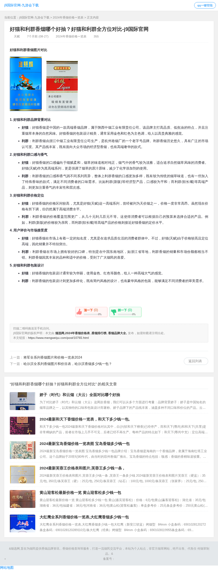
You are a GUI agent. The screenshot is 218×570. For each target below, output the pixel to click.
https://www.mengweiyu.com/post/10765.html (58, 337)
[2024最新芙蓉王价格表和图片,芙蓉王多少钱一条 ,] (22, 474)
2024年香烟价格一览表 (68, 17)
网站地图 (7, 567)
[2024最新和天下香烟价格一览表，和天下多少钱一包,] (22, 426)
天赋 (17, 36)
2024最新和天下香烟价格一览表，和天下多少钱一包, (85, 419)
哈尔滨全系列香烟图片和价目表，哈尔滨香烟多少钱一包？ (67, 364)
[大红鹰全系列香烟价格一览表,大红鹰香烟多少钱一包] (22, 523)
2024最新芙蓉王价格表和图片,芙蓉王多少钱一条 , (82, 468)
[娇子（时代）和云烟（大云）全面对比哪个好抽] (22, 401)
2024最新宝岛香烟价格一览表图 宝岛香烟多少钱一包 (85, 444)
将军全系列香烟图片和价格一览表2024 (52, 357)
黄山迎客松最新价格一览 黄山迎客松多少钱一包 (80, 492)
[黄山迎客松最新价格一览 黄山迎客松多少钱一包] (22, 499)
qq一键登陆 (205, 5)
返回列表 (195, 361)
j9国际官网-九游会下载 (21, 5)
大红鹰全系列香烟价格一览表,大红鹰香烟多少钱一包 (84, 517)
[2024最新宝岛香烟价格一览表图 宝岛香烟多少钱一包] (22, 450)
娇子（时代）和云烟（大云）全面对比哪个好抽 (80, 395)
